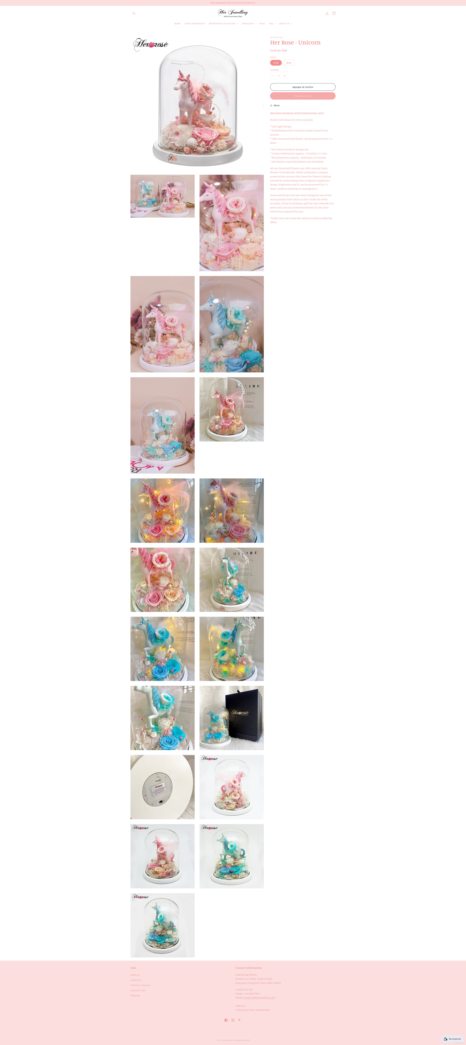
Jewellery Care (138, 990)
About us (135, 974)
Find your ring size (140, 985)
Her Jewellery (227, 1040)
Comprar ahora (303, 95)
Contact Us (136, 980)
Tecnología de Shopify (241, 1040)
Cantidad (274, 69)
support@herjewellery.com (259, 997)
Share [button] (277, 105)
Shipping (135, 995)
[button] (133, 13)
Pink (276, 62)
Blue (288, 62)
